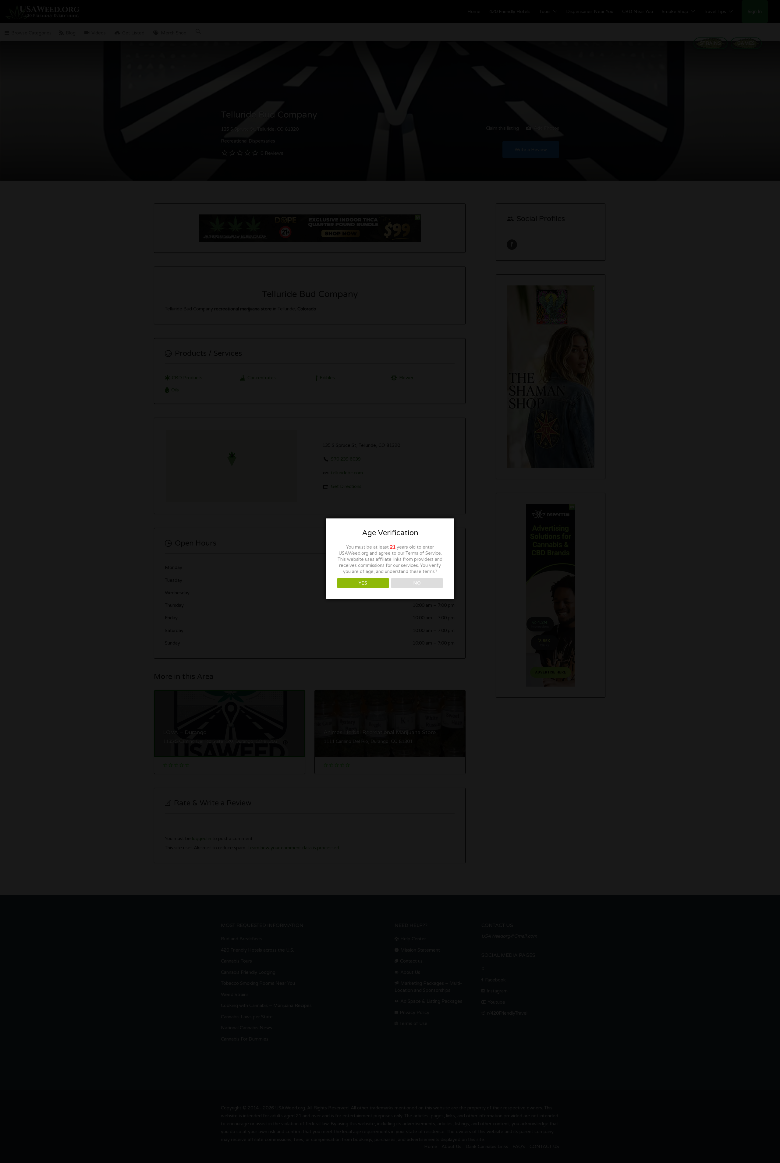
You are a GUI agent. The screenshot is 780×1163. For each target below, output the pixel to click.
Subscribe (390, 583)
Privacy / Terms (390, 641)
